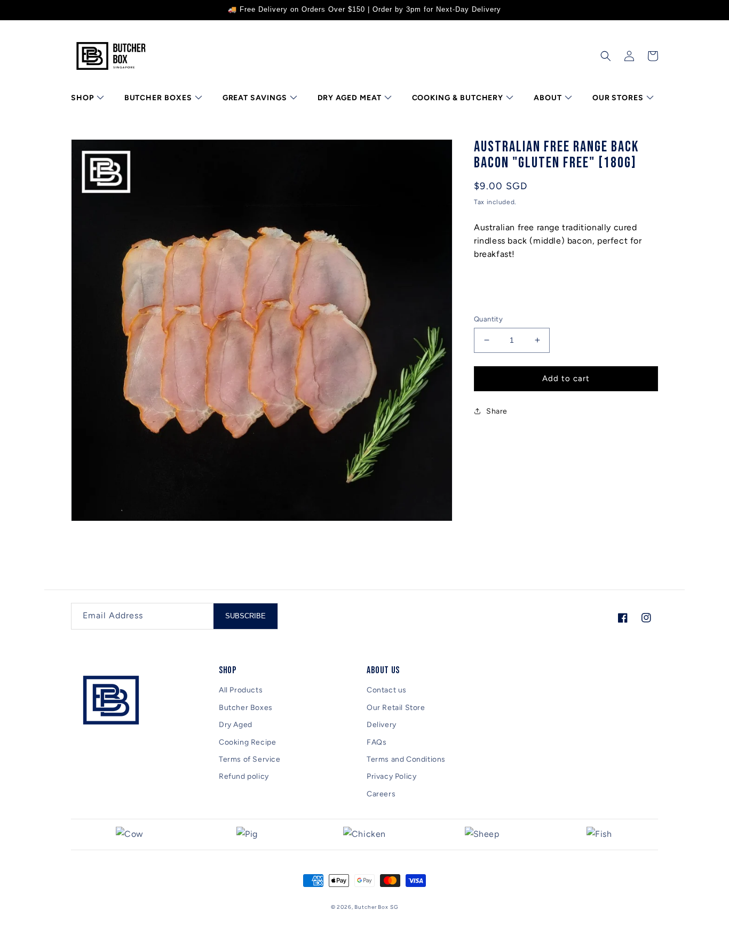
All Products (241, 690)
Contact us (387, 690)
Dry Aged (235, 724)
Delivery (382, 724)
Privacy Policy (391, 776)
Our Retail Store (396, 707)
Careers (381, 793)
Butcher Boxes (246, 707)
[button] (86, 98)
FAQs (376, 742)
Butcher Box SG (376, 906)
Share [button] (497, 411)
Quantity (488, 319)
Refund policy (244, 776)
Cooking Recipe (247, 742)
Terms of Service (250, 759)
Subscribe (245, 616)
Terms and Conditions (406, 759)
